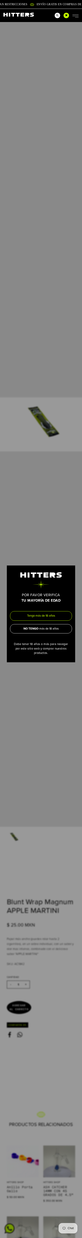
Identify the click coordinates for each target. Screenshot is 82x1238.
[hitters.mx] (18, 15)
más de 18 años (41, 628)
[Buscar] (57, 15)
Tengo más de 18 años (41, 616)
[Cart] (66, 15)
